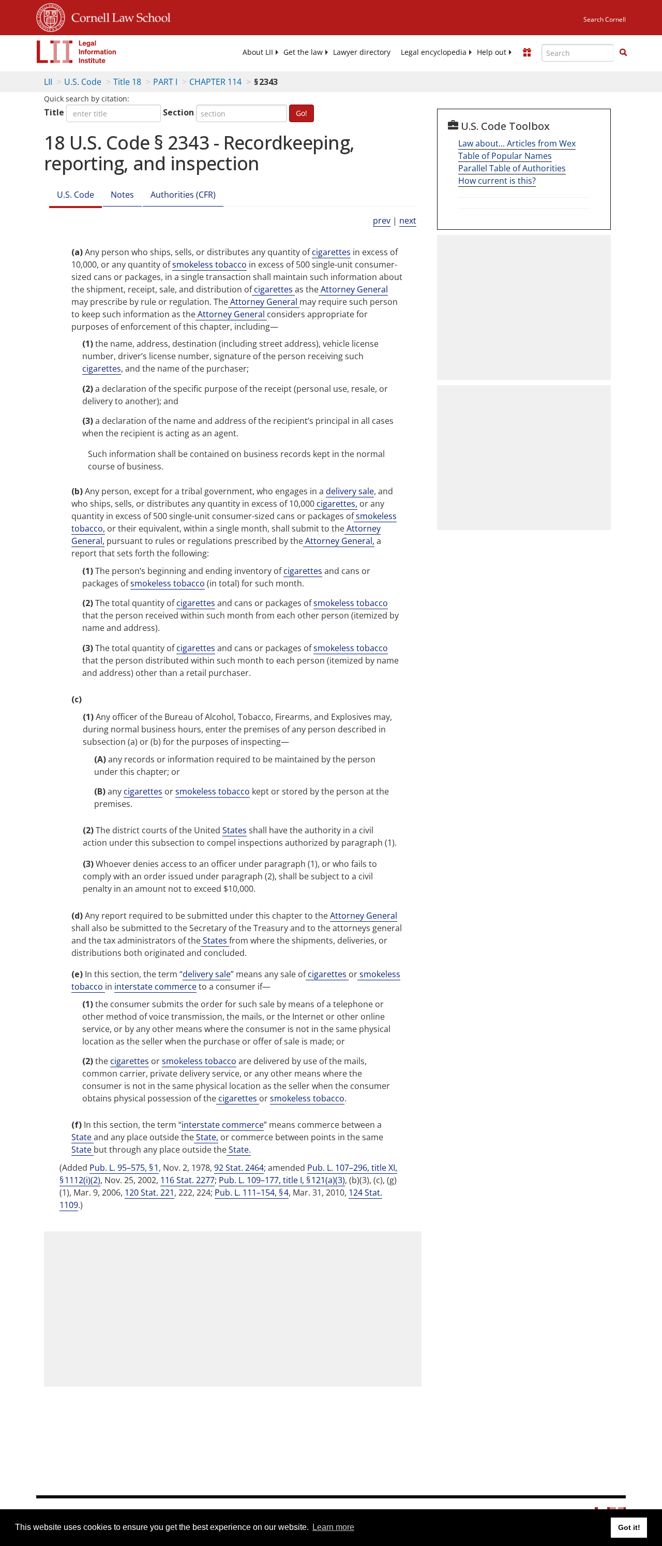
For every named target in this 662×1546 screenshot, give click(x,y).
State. (239, 1149)
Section (178, 112)
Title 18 (127, 81)
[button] (623, 52)
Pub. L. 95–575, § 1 (124, 1167)
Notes (122, 194)
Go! (301, 113)
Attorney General (353, 289)
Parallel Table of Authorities (512, 168)
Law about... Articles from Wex (517, 143)
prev (381, 220)
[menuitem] (257, 52)
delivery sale (350, 491)
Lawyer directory (361, 52)
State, (206, 1137)
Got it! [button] (629, 1527)
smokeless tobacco (209, 264)
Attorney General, (338, 541)
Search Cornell (604, 19)
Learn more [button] (333, 1527)
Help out (491, 52)
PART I (165, 81)
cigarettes (331, 252)
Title (54, 112)
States (234, 830)
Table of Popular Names (505, 155)
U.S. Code (82, 81)
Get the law (303, 52)
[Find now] (623, 53)
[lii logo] (76, 52)
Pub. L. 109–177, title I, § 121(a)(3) (282, 1180)
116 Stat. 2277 (187, 1180)
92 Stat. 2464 (239, 1167)
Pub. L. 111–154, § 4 (252, 1192)
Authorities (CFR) (183, 194)
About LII (258, 52)
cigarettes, (335, 503)
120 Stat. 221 (149, 1192)
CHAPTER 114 (215, 81)
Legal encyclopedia (434, 52)
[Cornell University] (50, 16)
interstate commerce (155, 986)
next (407, 220)
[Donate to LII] (527, 52)
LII (48, 81)
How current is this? (497, 180)
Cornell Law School (118, 16)
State (82, 1137)
